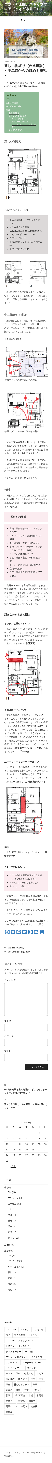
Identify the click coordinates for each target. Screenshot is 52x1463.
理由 (10, 1226)
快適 (10, 1284)
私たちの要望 (14, 113)
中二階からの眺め (14, 106)
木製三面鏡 (19, 1395)
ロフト (9, 1373)
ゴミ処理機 (19, 1335)
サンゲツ (33, 1335)
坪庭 (8, 1384)
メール (9, 1035)
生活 (6, 1250)
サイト (7, 1051)
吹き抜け (22, 1379)
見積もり (10, 1401)
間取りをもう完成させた (36, 292)
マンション (13, 1198)
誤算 (10, 1232)
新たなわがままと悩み (17, 116)
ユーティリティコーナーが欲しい (24, 124)
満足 (10, 1220)
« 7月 (13, 1166)
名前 (7, 1020)
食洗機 (34, 1406)
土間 (41, 1379)
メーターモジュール (32, 1362)
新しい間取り (12, 103)
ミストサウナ (37, 1357)
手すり (27, 1390)
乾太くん (28, 1373)
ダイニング (23, 1346)
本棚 (31, 1395)
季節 (10, 1272)
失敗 (35, 1384)
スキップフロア (13, 952)
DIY (9, 1192)
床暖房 (9, 1390)
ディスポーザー (13, 1351)
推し (10, 1289)
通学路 (21, 1401)
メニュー (28, 20)
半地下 (40, 1373)
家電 (10, 1278)
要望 (22, 952)
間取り (21, 948)
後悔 (18, 1390)
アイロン (25, 1329)
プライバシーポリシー (14, 1452)
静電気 (24, 1406)
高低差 (9, 1412)
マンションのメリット (17, 1357)
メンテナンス (12, 1362)
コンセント (38, 1329)
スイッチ (10, 1340)
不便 (18, 1373)
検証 (10, 1215)
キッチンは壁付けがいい (20, 119)
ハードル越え (14, 1267)
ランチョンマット (14, 1368)
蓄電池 (40, 1395)
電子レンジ (11, 1406)
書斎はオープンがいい (20, 121)
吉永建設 (10, 83)
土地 (10, 1209)
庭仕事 (7, 1244)
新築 (8, 1395)
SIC (15, 1329)
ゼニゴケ (10, 1346)
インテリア (13, 1261)
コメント (10, 980)
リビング (31, 1368)
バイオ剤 (29, 1351)
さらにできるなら (16, 130)
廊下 (13, 127)
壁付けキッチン (21, 1384)
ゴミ (8, 1335)
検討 (8, 110)
